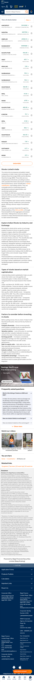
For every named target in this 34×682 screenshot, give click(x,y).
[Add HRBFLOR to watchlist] (31, 40)
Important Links (7, 583)
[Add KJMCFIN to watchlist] (31, 115)
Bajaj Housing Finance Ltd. (26, 651)
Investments (11, 459)
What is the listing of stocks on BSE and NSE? (15, 394)
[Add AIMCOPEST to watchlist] (31, 26)
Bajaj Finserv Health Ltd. (25, 656)
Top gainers (5, 466)
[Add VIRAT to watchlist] (31, 61)
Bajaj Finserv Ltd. (24, 638)
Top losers (12, 466)
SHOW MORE (17, 163)
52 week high (20, 466)
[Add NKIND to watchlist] (31, 102)
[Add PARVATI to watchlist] (31, 143)
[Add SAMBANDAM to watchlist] (31, 74)
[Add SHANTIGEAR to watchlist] (31, 88)
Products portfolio (7, 574)
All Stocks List (21, 459)
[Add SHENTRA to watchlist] (31, 33)
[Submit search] (27, 12)
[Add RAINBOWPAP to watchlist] (31, 47)
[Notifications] (31, 12)
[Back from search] (3, 12)
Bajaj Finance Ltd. (24, 640)
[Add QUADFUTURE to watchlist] (31, 54)
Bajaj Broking (23, 654)
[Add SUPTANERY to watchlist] (31, 149)
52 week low (28, 466)
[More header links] (25, 7)
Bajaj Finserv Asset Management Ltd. (24, 659)
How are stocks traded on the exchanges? (16, 423)
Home (3, 459)
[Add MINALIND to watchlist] (31, 67)
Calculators (5, 579)
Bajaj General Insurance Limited (25, 643)
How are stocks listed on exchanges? (14, 418)
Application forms (8, 569)
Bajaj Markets (23, 649)
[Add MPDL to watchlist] (31, 95)
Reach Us (5, 588)
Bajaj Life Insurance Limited (24, 647)
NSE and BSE (19, 210)
